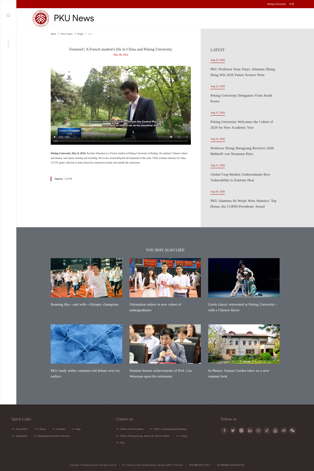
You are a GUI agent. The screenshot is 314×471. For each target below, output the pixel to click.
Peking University (276, 4)
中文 (291, 4)
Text (90, 34)
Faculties (60, 429)
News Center (67, 34)
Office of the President (131, 429)
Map (78, 429)
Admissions (21, 436)
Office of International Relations (170, 429)
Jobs (122, 442)
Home (53, 34)
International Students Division (54, 436)
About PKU (21, 429)
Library (42, 429)
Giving (183, 436)
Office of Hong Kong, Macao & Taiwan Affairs (144, 436)
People (80, 34)
